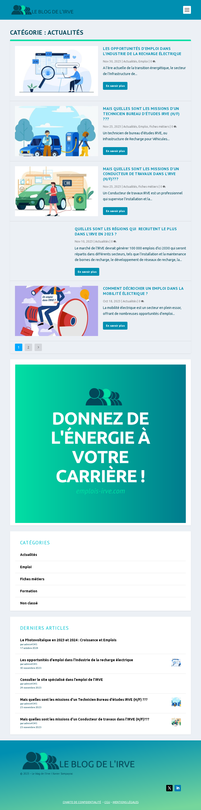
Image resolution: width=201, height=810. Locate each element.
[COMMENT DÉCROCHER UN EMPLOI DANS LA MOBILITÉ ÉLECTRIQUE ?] (56, 311)
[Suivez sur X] (169, 788)
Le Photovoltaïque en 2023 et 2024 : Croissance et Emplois (68, 640)
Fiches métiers (159, 126)
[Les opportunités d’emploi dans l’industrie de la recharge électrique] (56, 71)
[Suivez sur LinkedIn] (178, 788)
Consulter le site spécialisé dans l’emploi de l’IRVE (61, 680)
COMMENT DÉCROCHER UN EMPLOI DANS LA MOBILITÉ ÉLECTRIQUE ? (143, 291)
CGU (107, 802)
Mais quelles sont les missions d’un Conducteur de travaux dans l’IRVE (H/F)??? (141, 174)
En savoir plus (115, 85)
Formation (28, 591)
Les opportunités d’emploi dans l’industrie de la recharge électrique (142, 51)
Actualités (130, 61)
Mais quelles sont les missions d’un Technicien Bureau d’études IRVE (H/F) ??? (141, 113)
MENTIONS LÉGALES (125, 802)
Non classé (29, 603)
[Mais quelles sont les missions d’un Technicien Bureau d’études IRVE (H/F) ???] (56, 131)
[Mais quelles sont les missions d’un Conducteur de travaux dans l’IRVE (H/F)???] (56, 191)
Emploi (143, 61)
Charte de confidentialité (82, 802)
